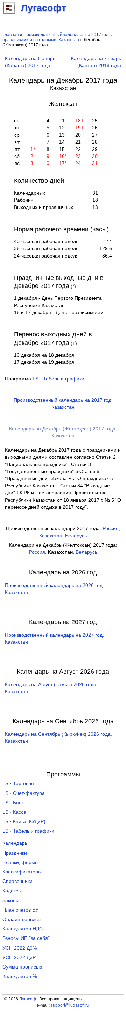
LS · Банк (13, 802)
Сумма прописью (22, 967)
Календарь (14, 843)
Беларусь (76, 535)
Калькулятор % (19, 976)
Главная (10, 34)
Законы (10, 900)
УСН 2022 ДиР (19, 957)
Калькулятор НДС (22, 928)
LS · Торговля (18, 783)
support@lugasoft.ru (70, 1005)
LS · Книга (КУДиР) (24, 821)
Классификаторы (22, 872)
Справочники (17, 881)
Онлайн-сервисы (21, 919)
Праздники (14, 853)
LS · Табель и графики (58, 379)
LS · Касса (14, 812)
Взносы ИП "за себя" (26, 938)
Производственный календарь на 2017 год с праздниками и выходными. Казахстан (57, 37)
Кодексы (12, 890)
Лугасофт (28, 998)
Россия (111, 528)
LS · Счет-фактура (23, 793)
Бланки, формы (20, 862)
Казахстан (50, 535)
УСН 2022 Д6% (19, 948)
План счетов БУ (20, 910)
